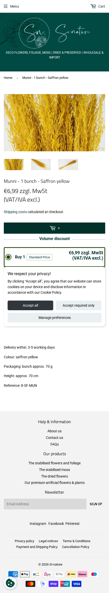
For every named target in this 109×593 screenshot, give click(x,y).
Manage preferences (55, 318)
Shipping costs (15, 212)
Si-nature (55, 564)
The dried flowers (54, 476)
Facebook (56, 524)
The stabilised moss (54, 470)
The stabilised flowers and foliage (54, 463)
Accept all (30, 305)
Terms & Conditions (76, 541)
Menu (14, 6)
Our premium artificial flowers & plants (55, 483)
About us (54, 431)
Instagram (38, 524)
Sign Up (96, 504)
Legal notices (48, 541)
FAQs (54, 444)
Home (8, 78)
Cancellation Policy (75, 547)
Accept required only (79, 305)
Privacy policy (24, 541)
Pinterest (72, 524)
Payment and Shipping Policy (37, 547)
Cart (101, 6)
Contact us (54, 438)
